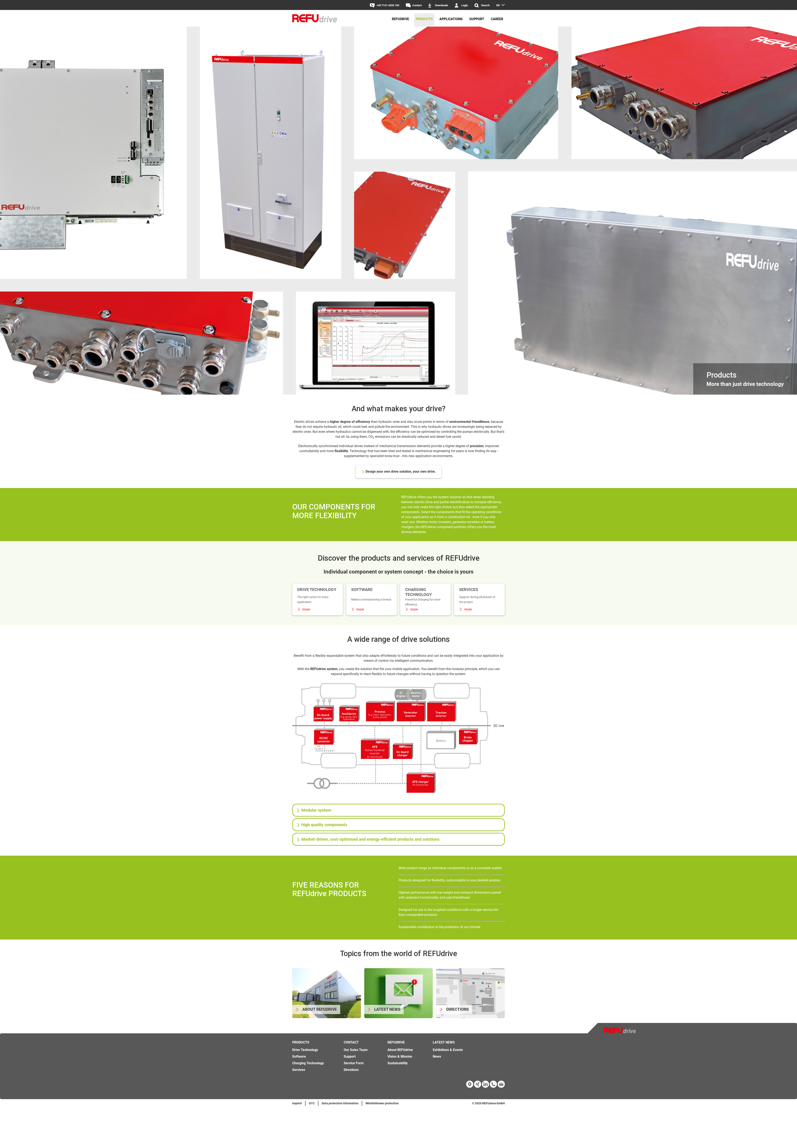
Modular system (316, 810)
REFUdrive (400, 19)
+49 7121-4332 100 (387, 5)
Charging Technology (308, 1063)
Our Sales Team (356, 1050)
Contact (417, 5)
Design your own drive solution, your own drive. (400, 471)
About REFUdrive (400, 1050)
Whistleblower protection (382, 1103)
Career (497, 19)
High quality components (324, 824)
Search (485, 5)
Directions (351, 1070)
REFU (485, 1103)
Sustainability (397, 1063)
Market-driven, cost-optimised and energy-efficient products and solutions (370, 839)
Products (424, 19)
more (306, 609)
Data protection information (340, 1103)
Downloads (441, 5)
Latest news (444, 1042)
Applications (451, 19)
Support (476, 19)
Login (464, 5)
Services (298, 1070)
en (498, 5)
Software (299, 1056)
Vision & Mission (399, 1056)
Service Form (354, 1063)
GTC (312, 1103)
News (437, 1056)
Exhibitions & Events (448, 1050)
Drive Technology (305, 1050)
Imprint (297, 1103)
